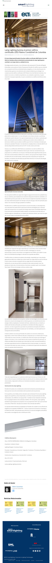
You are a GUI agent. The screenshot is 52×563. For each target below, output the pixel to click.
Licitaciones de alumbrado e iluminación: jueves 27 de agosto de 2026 (31, 510)
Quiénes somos (11, 560)
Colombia (23, 479)
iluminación (31, 479)
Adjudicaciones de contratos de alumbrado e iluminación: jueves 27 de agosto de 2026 (43, 511)
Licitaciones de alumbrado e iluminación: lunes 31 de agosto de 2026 (8, 510)
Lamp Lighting (37, 479)
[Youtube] (40, 550)
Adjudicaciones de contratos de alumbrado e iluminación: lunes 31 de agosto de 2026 (19, 511)
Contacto (32, 560)
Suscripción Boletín (39, 560)
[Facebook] (33, 550)
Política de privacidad (25, 560)
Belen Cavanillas (9, 54)
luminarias (44, 479)
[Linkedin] (35, 550)
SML (14, 559)
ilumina (27, 479)
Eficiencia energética (29, 54)
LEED (41, 479)
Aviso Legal (18, 560)
